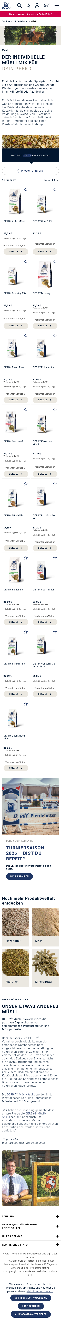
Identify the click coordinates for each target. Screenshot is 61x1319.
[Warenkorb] (47, 6)
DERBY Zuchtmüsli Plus (14, 737)
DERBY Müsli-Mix (13, 515)
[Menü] (55, 6)
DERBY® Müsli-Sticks (21, 1094)
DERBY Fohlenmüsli (44, 367)
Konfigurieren (31, 1306)
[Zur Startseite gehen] (6, 5)
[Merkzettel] (28, 6)
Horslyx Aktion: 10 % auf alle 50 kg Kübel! (30, 14)
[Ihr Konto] (37, 6)
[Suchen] (19, 6)
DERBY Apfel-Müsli (14, 221)
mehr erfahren (19, 876)
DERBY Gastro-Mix (14, 441)
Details (13, 251)
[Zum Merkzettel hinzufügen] (25, 189)
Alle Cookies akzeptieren (30, 1314)
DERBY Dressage (42, 293)
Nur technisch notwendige (31, 1298)
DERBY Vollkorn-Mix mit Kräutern (44, 665)
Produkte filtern (32, 171)
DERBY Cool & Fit (42, 221)
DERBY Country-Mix (15, 293)
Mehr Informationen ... (40, 1291)
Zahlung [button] (8, 1216)
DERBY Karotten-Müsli (42, 443)
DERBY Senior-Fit (13, 589)
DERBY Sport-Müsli (43, 589)
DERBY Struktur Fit (14, 663)
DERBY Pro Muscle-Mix (44, 517)
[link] (15, 927)
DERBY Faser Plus (14, 367)
